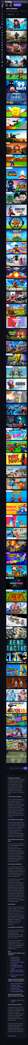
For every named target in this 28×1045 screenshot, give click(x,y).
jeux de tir (16, 786)
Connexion (17, 5)
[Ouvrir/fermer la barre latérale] (2, 1)
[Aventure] (2, 32)
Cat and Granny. (14, 901)
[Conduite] (2, 40)
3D (12, 918)
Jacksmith (10, 887)
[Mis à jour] (2, 16)
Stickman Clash (15, 960)
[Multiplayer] (2, 21)
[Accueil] (2, 7)
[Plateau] (2, 47)
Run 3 (21, 844)
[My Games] (6, 4)
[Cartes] (2, 35)
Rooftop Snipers (12, 812)
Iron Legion (14, 964)
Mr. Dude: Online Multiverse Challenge (17, 986)
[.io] (2, 42)
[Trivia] (2, 62)
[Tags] (2, 66)
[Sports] (2, 54)
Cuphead (21, 900)
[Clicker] (2, 37)
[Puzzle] (2, 50)
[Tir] (2, 59)
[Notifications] (10, 4)
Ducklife (20, 852)
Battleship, (14, 832)
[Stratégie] (2, 57)
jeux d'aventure (13, 934)
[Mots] (2, 45)
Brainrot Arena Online (17, 970)
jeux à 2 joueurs (17, 799)
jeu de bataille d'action (14, 824)
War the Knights (15, 959)
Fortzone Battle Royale (17, 962)
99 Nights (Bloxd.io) (16, 965)
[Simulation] (2, 52)
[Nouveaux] (2, 11)
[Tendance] (2, 14)
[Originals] (2, 19)
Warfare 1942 (15, 957)
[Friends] (2, 4)
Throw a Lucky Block (16, 990)
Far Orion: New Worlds (14, 822)
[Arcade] (2, 30)
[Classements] (2, 24)
